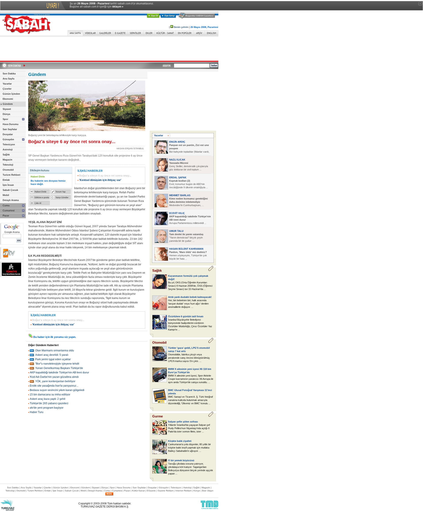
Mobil (6, 195)
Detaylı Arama (11, 200)
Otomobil (8, 169)
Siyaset (7, 109)
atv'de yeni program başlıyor (46, 407)
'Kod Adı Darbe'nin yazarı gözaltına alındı (54, 376)
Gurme (157, 416)
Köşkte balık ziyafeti (179, 441)
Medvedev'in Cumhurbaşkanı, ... (188, 202)
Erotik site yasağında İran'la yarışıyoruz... (54, 385)
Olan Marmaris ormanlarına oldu (54, 350)
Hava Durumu (11, 124)
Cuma (6, 205)
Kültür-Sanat (138, 490)
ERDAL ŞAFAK (177, 177)
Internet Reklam (183, 490)
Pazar (6, 215)
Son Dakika (9, 73)
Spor (5, 119)
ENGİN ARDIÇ (177, 141)
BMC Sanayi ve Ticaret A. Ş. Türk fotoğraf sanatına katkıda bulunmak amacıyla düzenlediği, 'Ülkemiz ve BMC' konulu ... (190, 400)
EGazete (151, 490)
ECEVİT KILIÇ (177, 213)
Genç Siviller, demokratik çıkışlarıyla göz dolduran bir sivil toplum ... (188, 166)
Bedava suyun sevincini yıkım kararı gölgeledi (57, 390)
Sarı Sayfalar (10, 129)
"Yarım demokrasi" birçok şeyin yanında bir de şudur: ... (186, 237)
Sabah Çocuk (10, 190)
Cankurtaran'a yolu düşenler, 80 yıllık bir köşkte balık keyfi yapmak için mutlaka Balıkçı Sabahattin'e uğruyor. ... (189, 447)
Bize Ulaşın (207, 490)
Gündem (8, 104)
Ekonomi (8, 99)
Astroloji (8, 149)
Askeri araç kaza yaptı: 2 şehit (47, 398)
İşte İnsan (8, 185)
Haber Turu (36, 412)
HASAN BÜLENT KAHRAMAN (186, 248)
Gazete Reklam (165, 490)
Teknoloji (8, 164)
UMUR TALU (176, 231)
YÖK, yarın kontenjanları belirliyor (55, 381)
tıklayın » (117, 6)
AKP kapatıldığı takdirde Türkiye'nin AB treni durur (59, 372)
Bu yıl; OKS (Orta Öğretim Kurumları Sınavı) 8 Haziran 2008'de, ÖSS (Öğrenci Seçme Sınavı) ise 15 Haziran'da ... (190, 285)
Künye (196, 490)
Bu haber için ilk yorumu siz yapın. (54, 337)
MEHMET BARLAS (179, 195)
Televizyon (9, 144)
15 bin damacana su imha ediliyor (50, 394)
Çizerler (7, 88)
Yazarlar (7, 83)
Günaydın (8, 139)
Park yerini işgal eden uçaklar (53, 359)
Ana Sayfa (8, 78)
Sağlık (6, 154)
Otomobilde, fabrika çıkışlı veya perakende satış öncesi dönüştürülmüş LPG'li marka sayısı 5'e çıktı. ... (189, 357)
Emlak (6, 180)
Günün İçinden (11, 93)
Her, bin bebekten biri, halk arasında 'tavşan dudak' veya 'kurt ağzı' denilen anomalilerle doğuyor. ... (188, 303)
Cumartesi (9, 210)
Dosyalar (8, 134)
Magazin (7, 159)
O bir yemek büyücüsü (181, 460)
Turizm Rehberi (11, 174)
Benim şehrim (181, 27)
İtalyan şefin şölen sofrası (183, 421)
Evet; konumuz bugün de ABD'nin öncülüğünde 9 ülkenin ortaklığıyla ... (188, 184)
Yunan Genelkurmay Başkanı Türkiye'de (59, 368)
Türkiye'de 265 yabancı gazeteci (49, 403)
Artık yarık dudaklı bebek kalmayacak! (190, 297)
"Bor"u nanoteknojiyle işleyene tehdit (57, 363)
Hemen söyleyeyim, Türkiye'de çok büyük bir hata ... (188, 255)
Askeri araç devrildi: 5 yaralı (51, 354)
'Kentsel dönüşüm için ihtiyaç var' (100, 180)
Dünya (6, 114)
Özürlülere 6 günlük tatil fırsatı (185, 316)
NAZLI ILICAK (177, 159)
